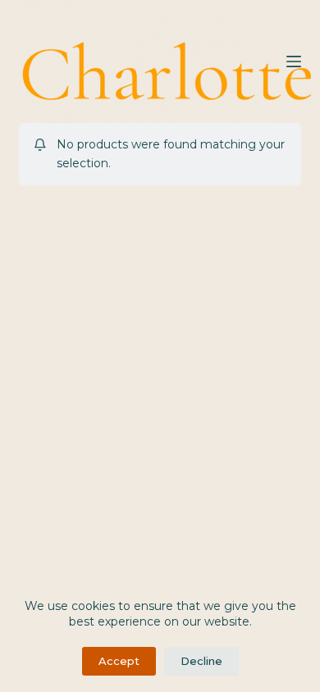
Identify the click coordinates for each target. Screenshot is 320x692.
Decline (201, 660)
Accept (118, 660)
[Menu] (293, 61)
